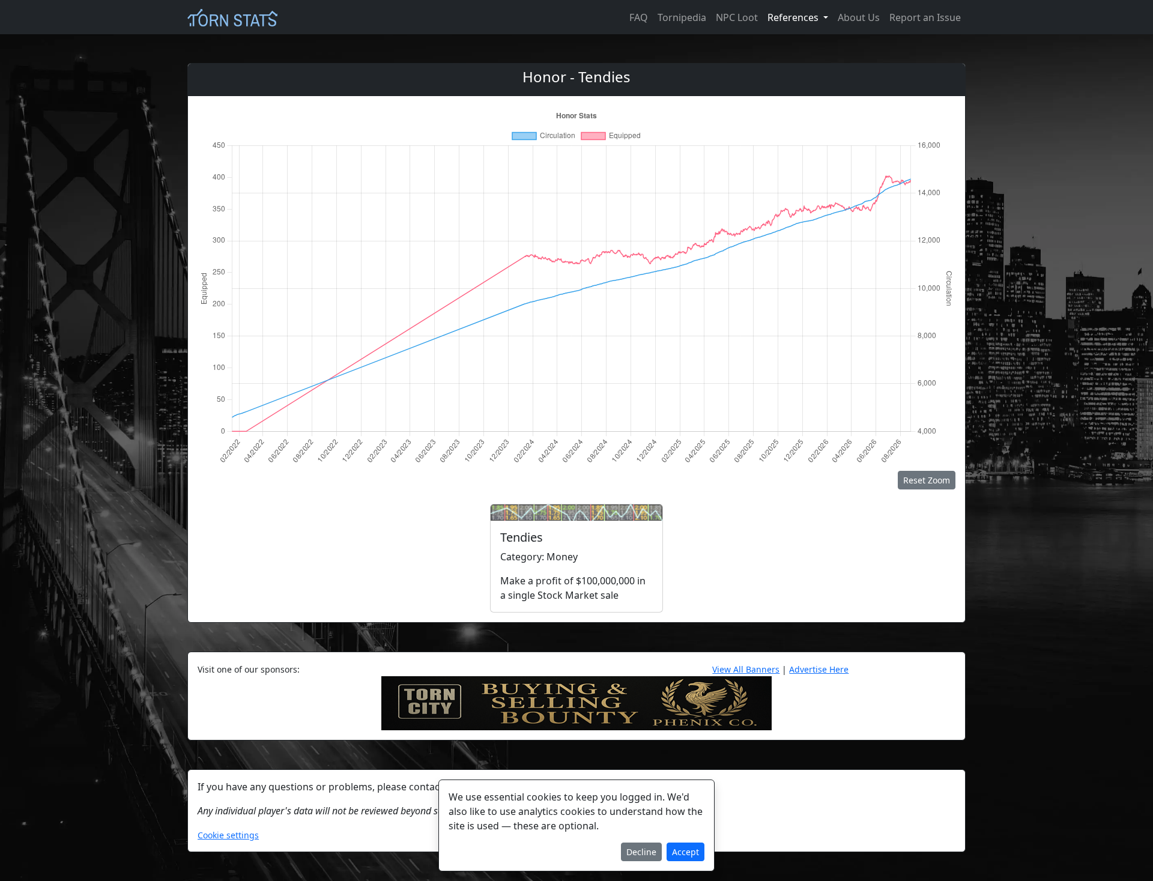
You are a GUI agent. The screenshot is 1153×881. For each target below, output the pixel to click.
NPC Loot (737, 17)
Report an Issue (925, 17)
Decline (641, 852)
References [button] (794, 17)
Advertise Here (819, 669)
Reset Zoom (926, 480)
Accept (685, 852)
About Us (859, 17)
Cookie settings (228, 835)
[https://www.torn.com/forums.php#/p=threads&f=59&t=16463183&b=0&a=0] (576, 702)
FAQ (638, 17)
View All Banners (745, 669)
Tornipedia (682, 17)
